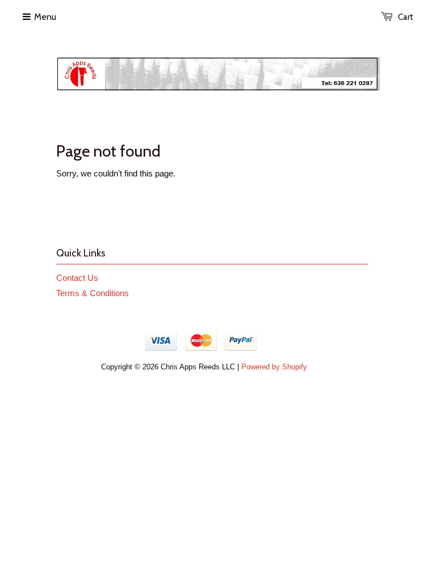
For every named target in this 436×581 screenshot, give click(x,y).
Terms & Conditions (92, 293)
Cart (405, 17)
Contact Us (77, 278)
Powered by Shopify (274, 367)
